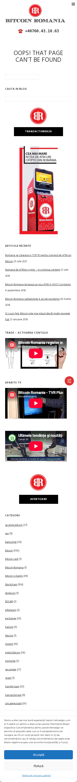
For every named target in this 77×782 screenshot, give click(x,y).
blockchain (11, 585)
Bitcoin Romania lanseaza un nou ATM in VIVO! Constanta (38, 284)
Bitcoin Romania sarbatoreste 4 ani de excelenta (32, 299)
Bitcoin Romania (14, 568)
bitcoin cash (11, 559)
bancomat (11, 542)
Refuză (38, 766)
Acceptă (38, 754)
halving (9, 627)
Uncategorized (13, 703)
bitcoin (9, 551)
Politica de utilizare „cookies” (36, 776)
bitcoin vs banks (14, 576)
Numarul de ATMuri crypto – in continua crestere (32, 270)
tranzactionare (13, 695)
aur (7, 533)
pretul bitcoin (12, 653)
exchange (10, 618)
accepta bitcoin (14, 525)
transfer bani (12, 687)
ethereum (10, 610)
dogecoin (10, 593)
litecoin (9, 636)
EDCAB (9, 601)
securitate (10, 670)
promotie (10, 661)
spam (8, 678)
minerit (9, 644)
